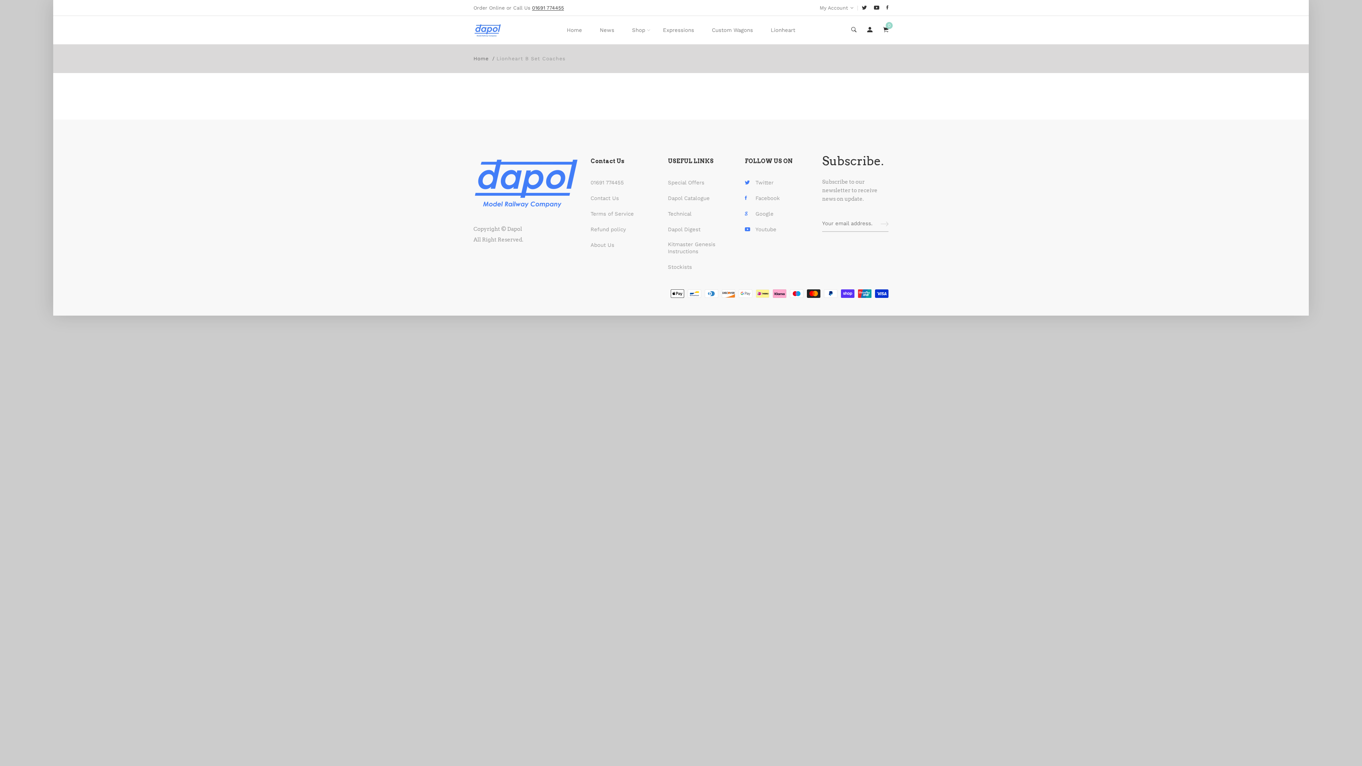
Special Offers (686, 182)
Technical (680, 214)
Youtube (765, 229)
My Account (834, 8)
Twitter (764, 182)
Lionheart (783, 30)
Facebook (767, 198)
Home (574, 30)
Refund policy (608, 229)
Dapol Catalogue (689, 198)
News (607, 30)
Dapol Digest (684, 229)
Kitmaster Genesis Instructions (691, 248)
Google (764, 214)
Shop (638, 30)
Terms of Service (612, 214)
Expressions (678, 30)
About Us (602, 245)
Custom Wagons (732, 30)
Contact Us (605, 198)
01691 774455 (607, 182)
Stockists (680, 267)
